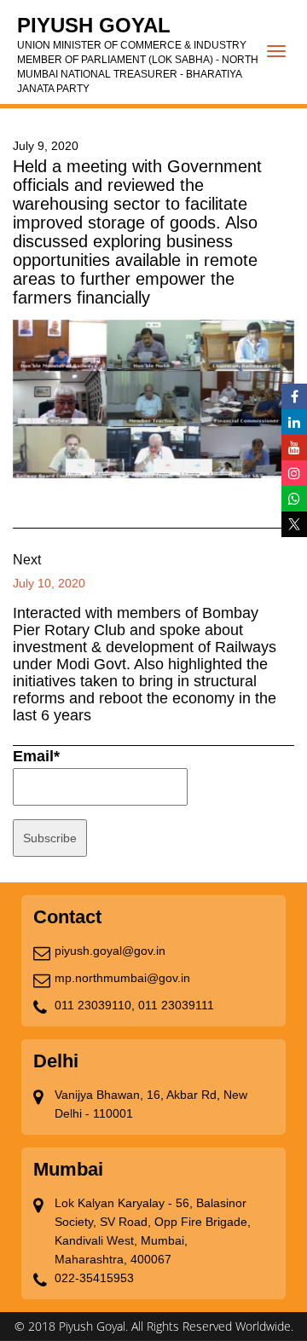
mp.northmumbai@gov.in (122, 978)
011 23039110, (95, 1005)
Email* (36, 756)
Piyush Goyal (137, 54)
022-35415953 (94, 1278)
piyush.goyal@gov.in (110, 950)
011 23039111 (176, 1005)
